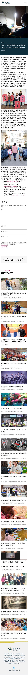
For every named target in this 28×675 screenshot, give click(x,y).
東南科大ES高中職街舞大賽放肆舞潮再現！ (12, 387)
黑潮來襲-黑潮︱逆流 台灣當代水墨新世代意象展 (14, 611)
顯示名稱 (3, 226)
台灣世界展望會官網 (12, 181)
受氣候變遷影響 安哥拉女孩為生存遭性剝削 (12, 521)
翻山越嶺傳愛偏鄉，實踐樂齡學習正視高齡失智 (13, 500)
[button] (25, 2)
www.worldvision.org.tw (10, 186)
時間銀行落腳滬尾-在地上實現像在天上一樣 (12, 567)
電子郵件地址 (4, 231)
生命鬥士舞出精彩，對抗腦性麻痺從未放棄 (12, 408)
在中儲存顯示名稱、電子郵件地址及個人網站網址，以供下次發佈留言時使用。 (13, 243)
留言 (2, 209)
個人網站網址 (4, 236)
